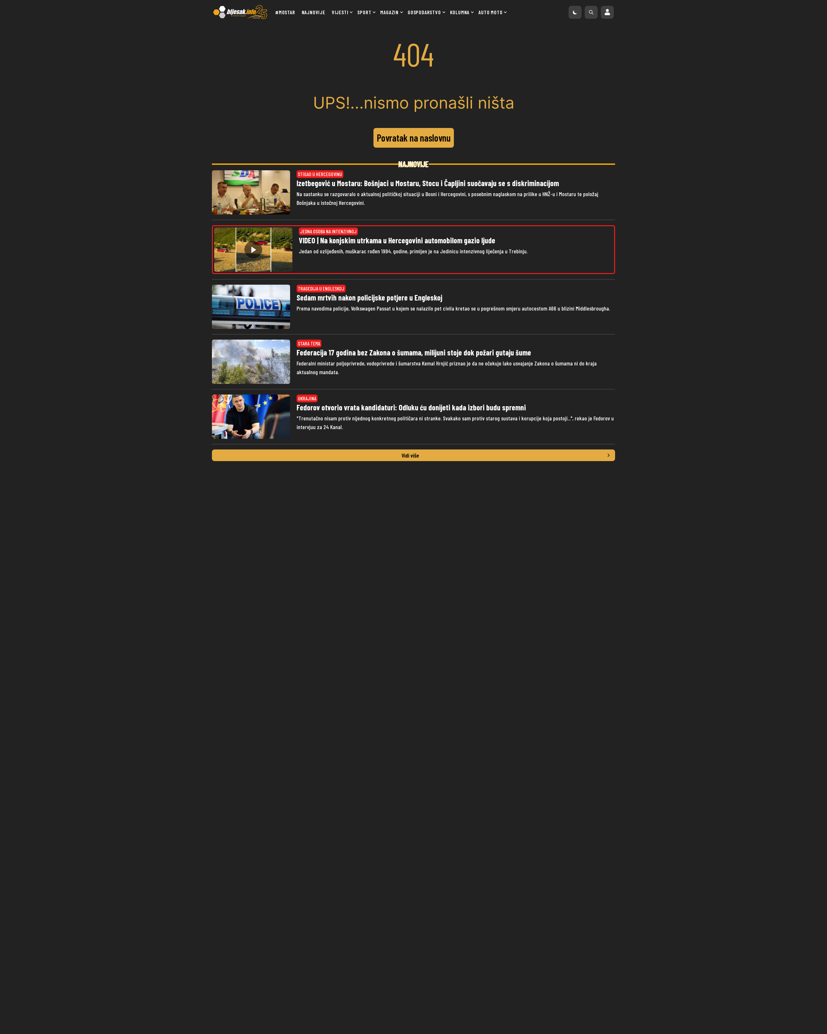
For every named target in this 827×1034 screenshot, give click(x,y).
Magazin (389, 12)
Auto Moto (490, 12)
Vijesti (340, 12)
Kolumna (460, 12)
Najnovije (313, 12)
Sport (364, 12)
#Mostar (285, 12)
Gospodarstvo (424, 12)
